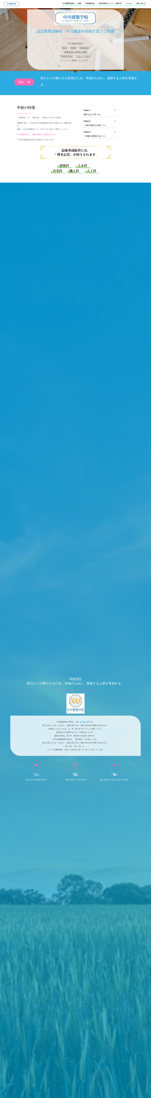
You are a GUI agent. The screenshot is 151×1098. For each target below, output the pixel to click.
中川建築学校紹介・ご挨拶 (72, 3)
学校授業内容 (90, 3)
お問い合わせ (140, 3)
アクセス (129, 3)
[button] (24, 82)
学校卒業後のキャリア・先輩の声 (110, 3)
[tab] (99, 112)
